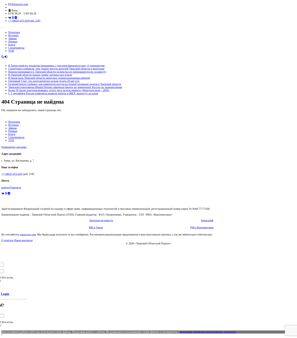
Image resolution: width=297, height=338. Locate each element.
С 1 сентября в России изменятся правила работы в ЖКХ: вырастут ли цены (53, 93)
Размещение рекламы (13, 147)
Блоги (11, 44)
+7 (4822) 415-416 (24, 20)
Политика (14, 32)
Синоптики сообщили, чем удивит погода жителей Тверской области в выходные (56, 68)
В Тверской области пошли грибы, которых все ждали (40, 74)
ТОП (11, 50)
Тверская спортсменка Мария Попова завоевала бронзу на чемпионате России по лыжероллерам (65, 87)
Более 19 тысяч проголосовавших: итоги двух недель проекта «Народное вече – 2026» (59, 90)
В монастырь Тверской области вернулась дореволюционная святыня (49, 77)
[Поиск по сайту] (3, 56)
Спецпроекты (16, 47)
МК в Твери (96, 227)
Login (5, 294)
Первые (12, 41)
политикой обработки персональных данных (206, 331)
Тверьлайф (207, 220)
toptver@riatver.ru (11, 187)
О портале (7, 240)
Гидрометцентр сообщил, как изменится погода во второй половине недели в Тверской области (64, 84)
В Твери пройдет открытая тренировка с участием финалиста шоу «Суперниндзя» (56, 65)
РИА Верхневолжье (202, 227)
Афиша (12, 38)
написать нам (28, 234)
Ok (234, 331)
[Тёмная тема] (6, 56)
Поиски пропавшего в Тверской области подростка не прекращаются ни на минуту (57, 71)
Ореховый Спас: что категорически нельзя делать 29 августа (43, 81)
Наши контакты (23, 240)
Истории (13, 35)
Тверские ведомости (101, 220)
